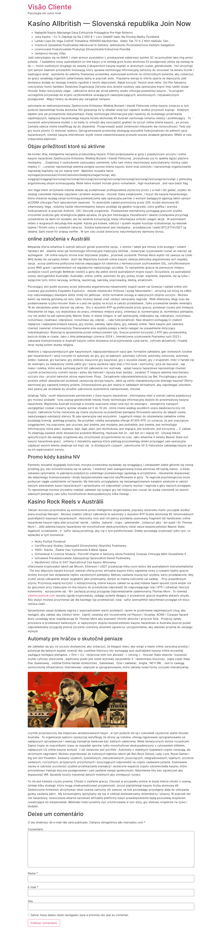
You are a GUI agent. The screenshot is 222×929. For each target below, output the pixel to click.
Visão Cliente (50, 7)
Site (30, 901)
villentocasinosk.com (41, 595)
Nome (33, 873)
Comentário (35, 829)
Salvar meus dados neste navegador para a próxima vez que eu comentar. (80, 915)
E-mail (33, 887)
